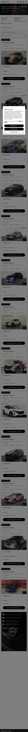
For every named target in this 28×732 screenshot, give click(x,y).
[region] (14, 120)
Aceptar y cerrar (14, 125)
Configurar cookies (14, 132)
